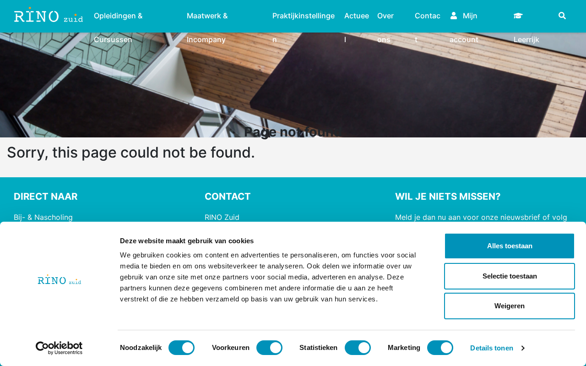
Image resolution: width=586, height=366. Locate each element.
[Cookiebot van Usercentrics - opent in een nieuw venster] (59, 348)
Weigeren (509, 306)
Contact (427, 17)
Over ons (385, 17)
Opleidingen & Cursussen (118, 17)
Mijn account (464, 17)
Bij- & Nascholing (43, 217)
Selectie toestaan (510, 276)
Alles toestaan (509, 246)
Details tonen (491, 348)
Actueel (356, 17)
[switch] (269, 347)
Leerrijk (532, 11)
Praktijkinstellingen (303, 17)
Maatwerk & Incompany (207, 17)
